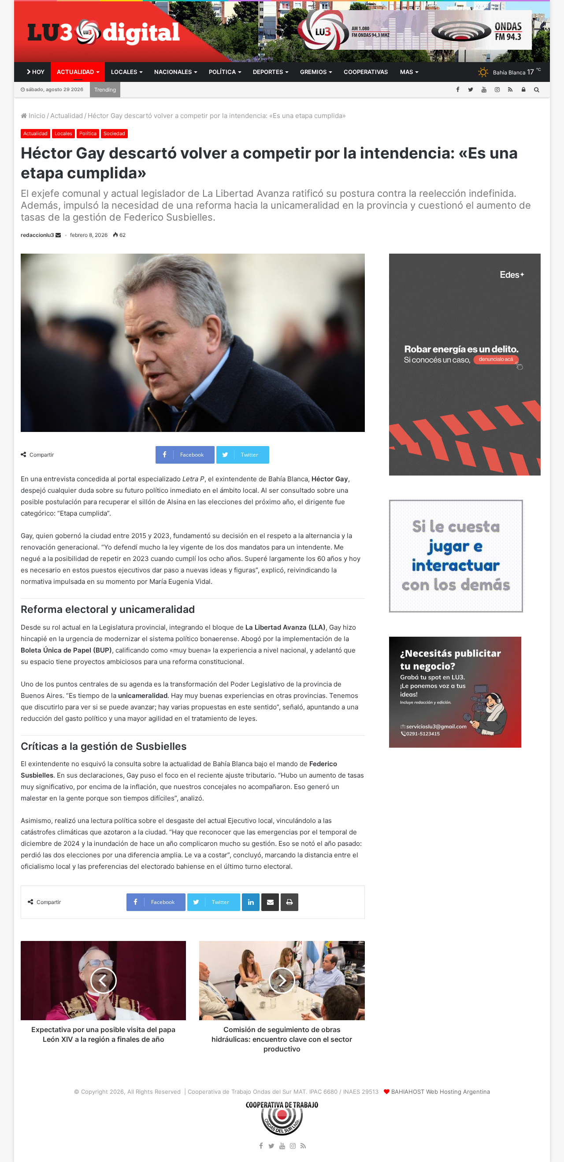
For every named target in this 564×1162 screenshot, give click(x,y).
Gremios (313, 71)
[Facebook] (457, 89)
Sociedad (114, 133)
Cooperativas (366, 71)
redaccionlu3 (37, 235)
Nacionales (173, 71)
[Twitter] (470, 89)
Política (222, 71)
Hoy (38, 71)
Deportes (268, 71)
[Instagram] (497, 89)
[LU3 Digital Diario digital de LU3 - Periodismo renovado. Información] (103, 32)
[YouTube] (483, 89)
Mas (406, 71)
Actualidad (75, 71)
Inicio (36, 115)
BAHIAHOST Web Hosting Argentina (440, 1091)
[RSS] (510, 89)
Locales (124, 71)
